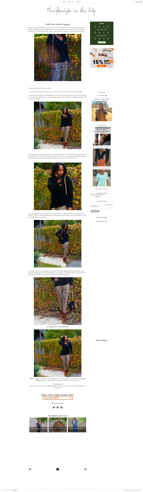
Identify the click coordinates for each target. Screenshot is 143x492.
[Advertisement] (57, 451)
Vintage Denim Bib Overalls (77, 428)
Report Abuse (101, 340)
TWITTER (50, 395)
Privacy (78, 1)
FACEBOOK (44, 395)
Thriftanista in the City (7, 490)
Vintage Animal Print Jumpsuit (57, 428)
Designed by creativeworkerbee (133, 490)
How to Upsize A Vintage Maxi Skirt (101, 168)
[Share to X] (54, 407)
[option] (38, 425)
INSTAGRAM (64, 395)
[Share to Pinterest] (61, 407)
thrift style (61, 403)
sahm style (56, 403)
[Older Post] (85, 469)
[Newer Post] (30, 469)
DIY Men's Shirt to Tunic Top (101, 189)
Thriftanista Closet (51, 386)
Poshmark (97, 196)
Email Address (101, 206)
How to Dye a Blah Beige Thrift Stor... (38, 429)
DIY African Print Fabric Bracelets (101, 147)
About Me (71, 1)
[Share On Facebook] (57, 407)
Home (64, 1)
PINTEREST (71, 395)
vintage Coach (79, 386)
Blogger (105, 217)
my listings (100, 194)
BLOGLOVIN (57, 395)
